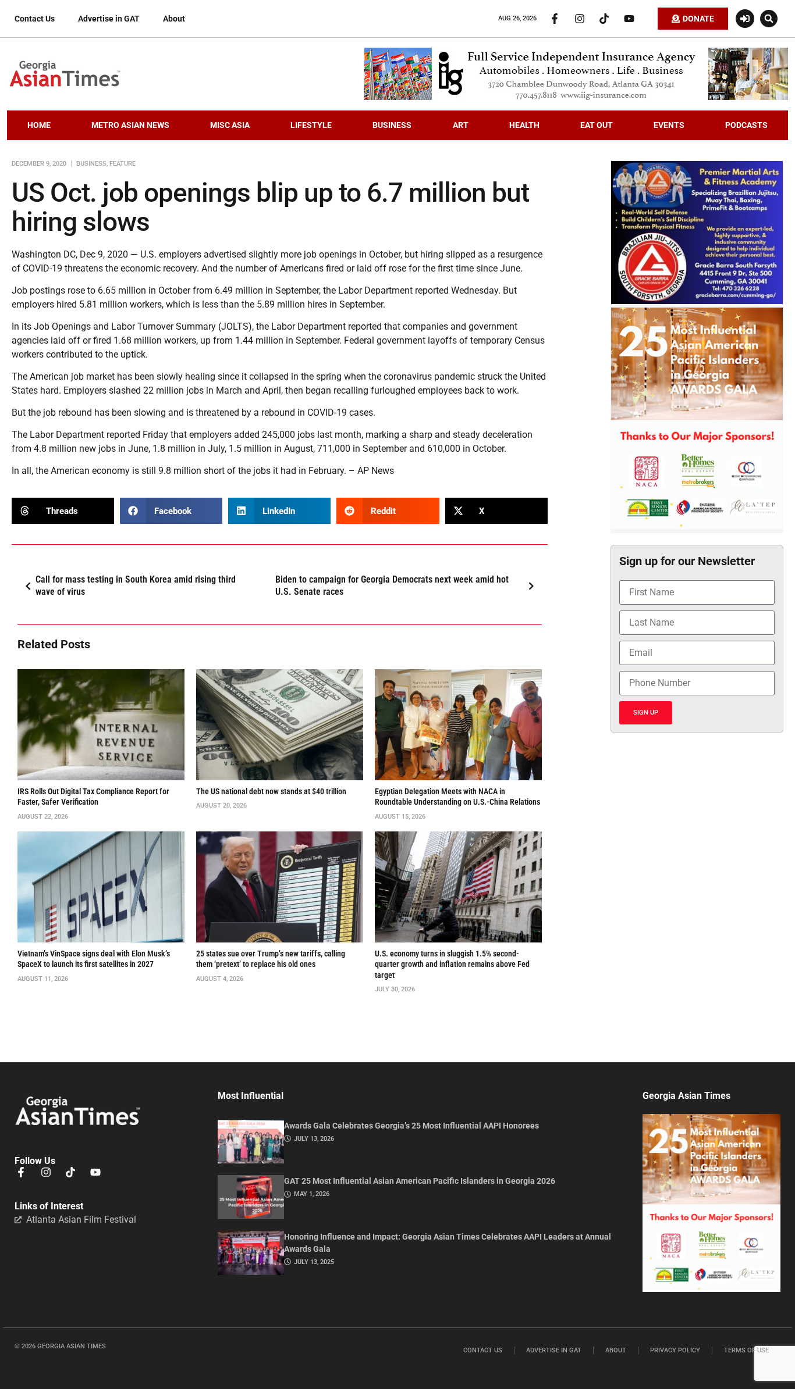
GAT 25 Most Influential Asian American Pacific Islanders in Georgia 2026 (419, 1181)
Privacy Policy (675, 1350)
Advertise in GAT (109, 18)
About (174, 18)
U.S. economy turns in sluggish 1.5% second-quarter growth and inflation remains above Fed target (452, 964)
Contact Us (35, 18)
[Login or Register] (745, 18)
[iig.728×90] (576, 97)
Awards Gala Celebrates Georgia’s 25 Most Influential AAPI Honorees (411, 1125)
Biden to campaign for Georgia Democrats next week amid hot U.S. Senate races (392, 585)
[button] (769, 18)
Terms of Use (746, 1350)
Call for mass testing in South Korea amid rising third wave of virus (136, 585)
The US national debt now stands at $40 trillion (271, 791)
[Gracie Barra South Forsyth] (697, 301)
